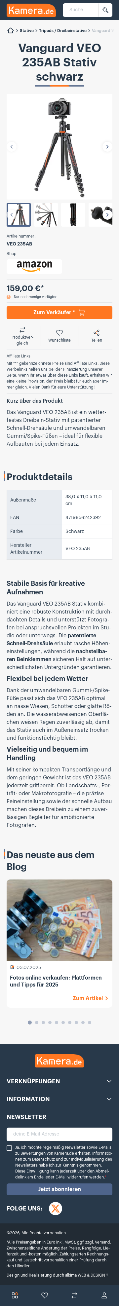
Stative (27, 31)
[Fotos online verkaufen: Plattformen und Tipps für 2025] (59, 920)
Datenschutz (43, 1159)
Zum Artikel (88, 998)
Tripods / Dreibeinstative (63, 31)
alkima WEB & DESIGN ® (86, 1275)
